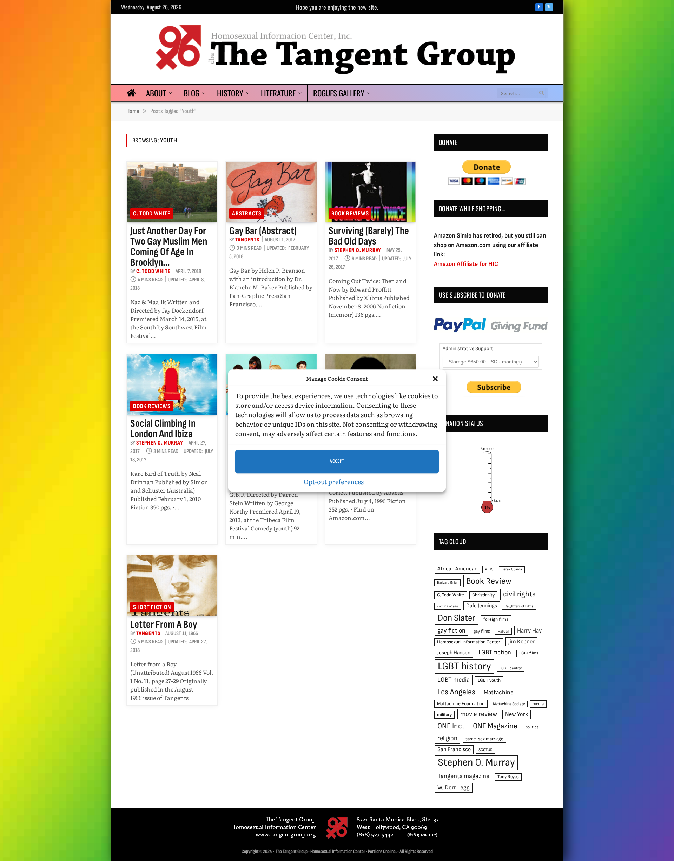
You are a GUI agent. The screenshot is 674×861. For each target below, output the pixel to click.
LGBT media (453, 680)
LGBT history (464, 666)
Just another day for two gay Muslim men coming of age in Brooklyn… (168, 247)
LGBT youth (489, 680)
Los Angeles (456, 692)
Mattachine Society (509, 704)
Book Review (488, 581)
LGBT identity (511, 668)
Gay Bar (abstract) (263, 231)
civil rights (519, 594)
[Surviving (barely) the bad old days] (370, 192)
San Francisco (454, 749)
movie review (478, 714)
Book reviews (350, 213)
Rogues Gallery (338, 93)
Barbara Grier (447, 582)
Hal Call (503, 631)
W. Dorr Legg (453, 787)
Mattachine (499, 692)
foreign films (495, 619)
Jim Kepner (521, 641)
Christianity (483, 595)
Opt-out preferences (334, 481)
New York (516, 714)
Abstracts (246, 213)
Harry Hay (529, 630)
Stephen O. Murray (358, 250)
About (156, 93)
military (444, 715)
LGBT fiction (494, 652)
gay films (482, 631)
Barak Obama (512, 569)
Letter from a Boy (163, 624)
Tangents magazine (463, 776)
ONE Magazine (495, 726)
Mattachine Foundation (461, 704)
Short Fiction (152, 607)
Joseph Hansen (453, 652)
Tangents (247, 239)
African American (457, 569)
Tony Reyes (508, 777)
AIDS (489, 569)
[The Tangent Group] (337, 49)
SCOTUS (485, 750)
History (230, 93)
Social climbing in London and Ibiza (163, 428)
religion (447, 738)
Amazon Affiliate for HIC (466, 264)
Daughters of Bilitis (519, 606)
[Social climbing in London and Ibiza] (172, 384)
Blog (191, 93)
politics (532, 727)
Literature (278, 93)
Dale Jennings (481, 605)
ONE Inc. (450, 726)
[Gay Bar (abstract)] (271, 192)
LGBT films (528, 653)
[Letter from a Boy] (172, 585)
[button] (435, 378)
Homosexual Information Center (468, 642)
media (538, 704)
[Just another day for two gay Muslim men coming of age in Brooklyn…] (172, 192)
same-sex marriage (484, 739)
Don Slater (456, 618)
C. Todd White (151, 213)
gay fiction (451, 631)
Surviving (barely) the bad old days (369, 236)
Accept (337, 461)
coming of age (447, 606)
